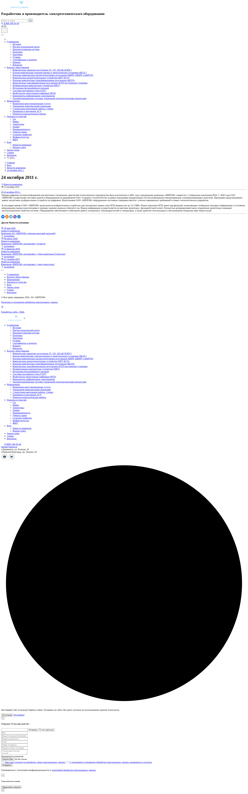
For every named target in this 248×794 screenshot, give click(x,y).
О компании (13, 41)
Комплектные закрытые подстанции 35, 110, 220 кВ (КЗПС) (42, 70)
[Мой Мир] (19, 216)
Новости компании (22, 145)
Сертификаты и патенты (25, 59)
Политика (17, 52)
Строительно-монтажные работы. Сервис (33, 108)
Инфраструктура (21, 137)
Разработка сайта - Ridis (12, 312)
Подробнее (19, 715)
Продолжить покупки (11, 787)
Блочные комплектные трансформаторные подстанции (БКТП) (44, 80)
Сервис (10, 152)
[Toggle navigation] (4, 30)
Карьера (17, 62)
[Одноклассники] (7, 216)
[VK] (2, 26)
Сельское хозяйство (22, 134)
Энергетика (18, 124)
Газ (14, 119)
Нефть (16, 121)
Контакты (12, 155)
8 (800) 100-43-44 (12, 444)
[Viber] (15, 216)
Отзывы (17, 57)
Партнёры (18, 54)
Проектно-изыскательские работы (29, 114)
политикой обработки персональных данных (74, 770)
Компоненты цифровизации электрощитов (34, 96)
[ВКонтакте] (3, 216)
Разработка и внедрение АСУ (27, 111)
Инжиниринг (13, 101)
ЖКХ (15, 139)
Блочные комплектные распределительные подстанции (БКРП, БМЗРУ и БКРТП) (53, 75)
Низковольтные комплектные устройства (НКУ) (36, 85)
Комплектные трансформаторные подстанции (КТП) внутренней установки (50, 83)
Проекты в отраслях (17, 116)
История (17, 44)
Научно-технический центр (26, 47)
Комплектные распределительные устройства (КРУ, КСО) (41, 78)
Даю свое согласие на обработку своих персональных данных (35, 762)
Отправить (6, 765)
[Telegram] (11, 216)
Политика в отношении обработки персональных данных (29, 302)
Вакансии (17, 65)
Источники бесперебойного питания (31, 88)
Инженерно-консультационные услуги (32, 103)
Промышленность (21, 129)
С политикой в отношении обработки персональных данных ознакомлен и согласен (110, 762)
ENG (12, 158)
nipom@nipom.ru (9, 447)
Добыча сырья (20, 132)
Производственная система (26, 49)
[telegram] (5, 26)
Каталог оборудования (18, 67)
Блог (9, 142)
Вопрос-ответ (19, 147)
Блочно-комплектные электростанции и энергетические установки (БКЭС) (50, 72)
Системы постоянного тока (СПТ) (29, 90)
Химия (16, 127)
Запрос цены (13, 150)
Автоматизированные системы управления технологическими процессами (49, 98)
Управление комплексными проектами (32, 106)
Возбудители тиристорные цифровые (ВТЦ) (34, 93)
